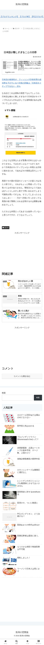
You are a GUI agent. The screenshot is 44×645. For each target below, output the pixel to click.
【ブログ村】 (25, 17)
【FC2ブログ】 (37, 17)
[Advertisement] (22, 40)
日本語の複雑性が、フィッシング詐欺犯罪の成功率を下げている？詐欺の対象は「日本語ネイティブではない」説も (21, 83)
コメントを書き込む (22, 376)
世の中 (6, 227)
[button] (39, 422)
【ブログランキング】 (9, 17)
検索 (4, 393)
